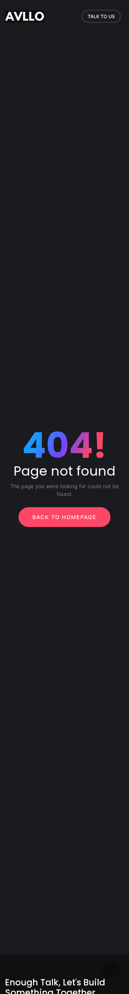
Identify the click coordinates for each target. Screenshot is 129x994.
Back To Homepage (64, 517)
